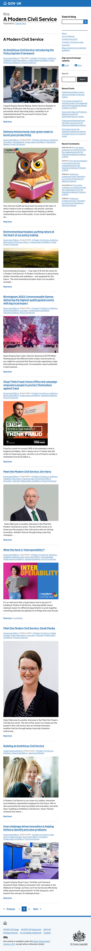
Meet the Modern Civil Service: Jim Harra (27, 471)
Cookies (47, 932)
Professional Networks (12, 63)
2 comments (18, 618)
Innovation (7, 142)
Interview (16, 481)
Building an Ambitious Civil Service (23, 745)
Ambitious (52, 58)
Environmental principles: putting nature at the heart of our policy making (28, 233)
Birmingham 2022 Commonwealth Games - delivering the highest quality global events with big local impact (28, 300)
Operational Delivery (11, 313)
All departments (10, 932)
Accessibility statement (31, 932)
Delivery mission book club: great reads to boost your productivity (28, 133)
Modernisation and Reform (38, 60)
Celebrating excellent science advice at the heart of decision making (73, 94)
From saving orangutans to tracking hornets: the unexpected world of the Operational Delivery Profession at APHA (74, 152)
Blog (6, 14)
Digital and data (28, 479)
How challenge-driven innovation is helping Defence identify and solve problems (28, 828)
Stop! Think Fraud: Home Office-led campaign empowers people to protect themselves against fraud (30, 385)
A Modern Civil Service (30, 19)
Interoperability (18, 142)
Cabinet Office (20, 24)
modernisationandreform (13, 751)
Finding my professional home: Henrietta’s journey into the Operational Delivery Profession (74, 122)
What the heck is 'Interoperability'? (24, 549)
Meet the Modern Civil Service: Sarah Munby (29, 628)
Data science (8, 242)
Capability (7, 60)
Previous (11, 909)
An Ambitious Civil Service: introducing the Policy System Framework (28, 51)
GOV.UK (47, 929)
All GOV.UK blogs (11, 929)
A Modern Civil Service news (72, 42)
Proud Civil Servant (28, 63)
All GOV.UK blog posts (31, 929)
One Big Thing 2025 (69, 39)
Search (65, 73)
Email (67, 65)
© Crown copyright (79, 944)
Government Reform (11, 58)
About (64, 33)
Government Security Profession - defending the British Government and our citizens (74, 114)
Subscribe (66, 45)
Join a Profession (68, 36)
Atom (79, 65)
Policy (52, 60)
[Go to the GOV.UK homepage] (12, 3)
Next (35, 909)
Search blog (69, 16)
